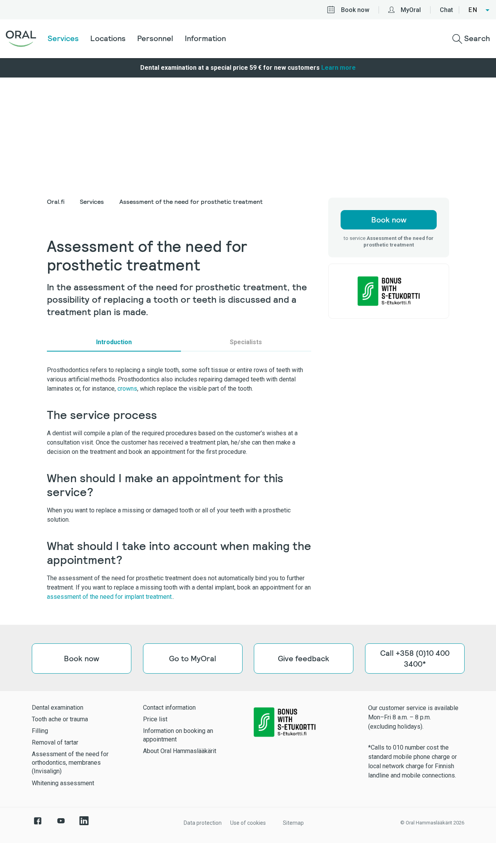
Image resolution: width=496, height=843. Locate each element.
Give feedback (303, 658)
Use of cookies (248, 823)
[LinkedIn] (84, 824)
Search (476, 38)
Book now (355, 10)
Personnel (155, 38)
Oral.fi (55, 202)
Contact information (169, 707)
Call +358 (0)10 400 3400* (414, 658)
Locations (108, 38)
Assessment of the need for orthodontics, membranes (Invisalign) (70, 762)
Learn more (338, 67)
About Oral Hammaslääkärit (179, 751)
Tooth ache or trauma (60, 719)
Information (205, 38)
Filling (40, 730)
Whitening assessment (63, 783)
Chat (446, 10)
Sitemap (293, 823)
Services (63, 38)
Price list (155, 719)
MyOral (411, 10)
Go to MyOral (192, 658)
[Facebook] (37, 824)
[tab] (114, 342)
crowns (127, 388)
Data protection (203, 823)
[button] (479, 10)
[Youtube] (61, 824)
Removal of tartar (55, 742)
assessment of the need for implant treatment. (110, 596)
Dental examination (57, 707)
